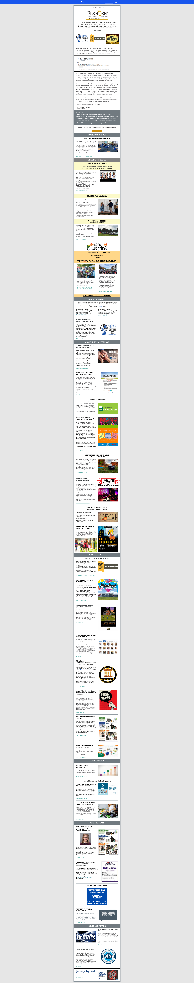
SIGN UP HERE (81, 239)
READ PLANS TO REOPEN (84, 156)
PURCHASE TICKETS (82, 503)
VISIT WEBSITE (81, 600)
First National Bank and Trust (85, 669)
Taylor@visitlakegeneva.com (84, 877)
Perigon (101, 306)
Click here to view (81, 315)
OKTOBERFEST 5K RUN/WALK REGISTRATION (97, 296)
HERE (88, 731)
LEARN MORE (80, 857)
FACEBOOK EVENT (82, 472)
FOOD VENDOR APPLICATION (84, 287)
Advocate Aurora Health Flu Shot (84, 961)
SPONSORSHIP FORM (105, 291)
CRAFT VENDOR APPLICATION (85, 288)
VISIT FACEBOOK (81, 450)
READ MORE (80, 394)
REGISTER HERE (81, 190)
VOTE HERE (80, 338)
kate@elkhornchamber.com (83, 120)
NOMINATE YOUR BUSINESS (85, 575)
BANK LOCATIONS (82, 368)
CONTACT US (97, 131)
